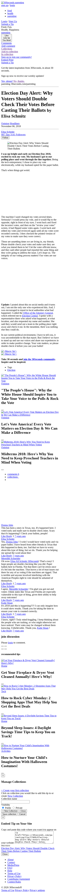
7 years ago (20, 536)
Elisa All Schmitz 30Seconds (24, 561)
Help (9, 870)
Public (8, 808)
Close (23, 811)
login (12, 5)
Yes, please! (7, 81)
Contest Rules (14, 881)
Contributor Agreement (18, 879)
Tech (3, 691)
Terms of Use (13, 873)
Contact (11, 862)
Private (18, 808)
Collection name (9, 798)
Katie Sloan (7, 603)
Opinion (5, 123)
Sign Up (13, 21)
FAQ (9, 868)
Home (4, 666)
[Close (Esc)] (2, 646)
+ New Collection (10, 811)
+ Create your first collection (15, 790)
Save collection (9, 814)
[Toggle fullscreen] (5, 646)
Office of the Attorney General (38, 313)
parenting (11, 16)
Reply (9, 536)
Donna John (7, 525)
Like (3, 536)
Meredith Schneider (10, 558)
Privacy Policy (14, 876)
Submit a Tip (7, 24)
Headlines (15, 123)
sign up (4, 5)
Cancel (22, 814)
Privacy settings (37, 890)
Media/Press (13, 865)
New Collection (15, 796)
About (10, 859)
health (10, 13)
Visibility (5, 804)
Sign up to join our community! (16, 57)
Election (11, 370)
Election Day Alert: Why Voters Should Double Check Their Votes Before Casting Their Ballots (27, 849)
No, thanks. (19, 81)
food (9, 10)
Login (4, 21)
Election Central (30, 315)
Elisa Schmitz (7, 539)
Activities (5, 751)
